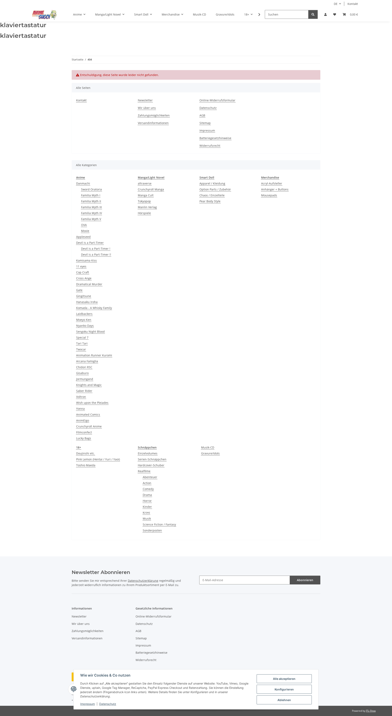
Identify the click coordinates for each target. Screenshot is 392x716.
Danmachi (83, 183)
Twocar (81, 349)
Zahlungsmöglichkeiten (154, 115)
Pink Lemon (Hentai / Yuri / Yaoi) (98, 459)
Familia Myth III (91, 207)
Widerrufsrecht (209, 146)
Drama (147, 495)
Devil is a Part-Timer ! (95, 249)
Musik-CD (207, 447)
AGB (202, 115)
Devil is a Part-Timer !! (96, 254)
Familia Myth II (91, 201)
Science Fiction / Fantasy (159, 524)
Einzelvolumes (147, 453)
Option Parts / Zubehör (215, 189)
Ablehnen (284, 700)
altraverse (144, 183)
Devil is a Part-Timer (90, 243)
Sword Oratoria (91, 189)
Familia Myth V (91, 219)
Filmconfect (84, 432)
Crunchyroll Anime (89, 426)
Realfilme (144, 471)
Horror (147, 501)
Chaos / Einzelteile (212, 195)
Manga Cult (146, 195)
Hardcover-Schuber (151, 465)
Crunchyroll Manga (151, 189)
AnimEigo (82, 420)
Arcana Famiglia (87, 361)
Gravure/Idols (210, 453)
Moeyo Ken (83, 320)
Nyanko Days (85, 326)
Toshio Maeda (85, 465)
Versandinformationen (153, 123)
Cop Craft (82, 272)
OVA (84, 225)
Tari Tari (82, 343)
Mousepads (269, 195)
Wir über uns (147, 108)
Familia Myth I (90, 195)
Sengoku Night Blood (90, 331)
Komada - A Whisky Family (94, 308)
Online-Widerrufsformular (217, 100)
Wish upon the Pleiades (92, 403)
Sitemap (205, 123)
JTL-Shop (371, 711)
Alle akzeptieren (284, 678)
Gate (79, 290)
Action (147, 483)
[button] (325, 14)
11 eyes (81, 266)
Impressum (87, 704)
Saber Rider (84, 391)
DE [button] (335, 4)
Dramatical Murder (89, 284)
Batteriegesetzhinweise (215, 138)
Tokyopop (144, 201)
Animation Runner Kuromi (94, 355)
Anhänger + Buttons (274, 189)
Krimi (146, 513)
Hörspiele (144, 213)
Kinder (147, 507)
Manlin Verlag (147, 207)
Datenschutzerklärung (143, 581)
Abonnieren (305, 580)
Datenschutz (107, 704)
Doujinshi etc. (85, 453)
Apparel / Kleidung (212, 183)
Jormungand (84, 379)
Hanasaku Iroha (87, 302)
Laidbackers (84, 314)
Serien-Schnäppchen (152, 459)
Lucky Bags (83, 438)
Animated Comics (88, 414)
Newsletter (145, 100)
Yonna (80, 409)
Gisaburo (82, 373)
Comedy (148, 489)
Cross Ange (83, 278)
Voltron (81, 397)
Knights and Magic (89, 385)
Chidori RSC (84, 367)
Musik (147, 518)
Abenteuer (150, 477)
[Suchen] (313, 14)
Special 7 (82, 337)
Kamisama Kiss (86, 260)
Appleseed (83, 237)
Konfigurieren (284, 689)
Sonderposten (152, 530)
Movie (85, 231)
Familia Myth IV (91, 213)
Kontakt (352, 4)
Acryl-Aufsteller (271, 183)
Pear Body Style (209, 201)
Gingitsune (83, 296)
